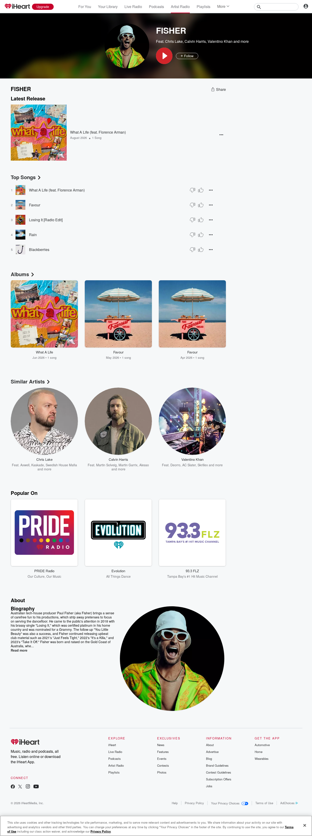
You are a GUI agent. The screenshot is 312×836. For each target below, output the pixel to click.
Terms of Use (264, 803)
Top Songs (23, 177)
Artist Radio (180, 6)
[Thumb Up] (201, 190)
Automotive (262, 745)
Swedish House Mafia (61, 465)
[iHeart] (17, 6)
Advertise (212, 752)
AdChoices (287, 803)
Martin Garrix (128, 465)
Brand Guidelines (217, 765)
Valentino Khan (220, 41)
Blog (209, 758)
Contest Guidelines (218, 772)
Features (163, 752)
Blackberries (39, 249)
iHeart (112, 745)
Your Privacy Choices (225, 803)
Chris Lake (174, 41)
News (160, 745)
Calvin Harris (195, 41)
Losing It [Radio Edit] (46, 219)
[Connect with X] (20, 787)
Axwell (24, 465)
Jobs (209, 786)
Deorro (175, 465)
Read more (19, 650)
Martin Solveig (106, 465)
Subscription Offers (218, 779)
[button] (164, 56)
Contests (163, 765)
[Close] (305, 825)
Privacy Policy (194, 803)
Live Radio (133, 6)
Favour (34, 205)
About (210, 745)
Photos (162, 772)
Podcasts (156, 6)
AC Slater (189, 465)
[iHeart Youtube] (36, 787)
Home (258, 752)
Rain (33, 234)
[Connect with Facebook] (13, 787)
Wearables (262, 758)
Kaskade (37, 465)
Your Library (108, 6)
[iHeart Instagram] (28, 787)
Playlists (203, 6)
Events (162, 758)
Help (175, 803)
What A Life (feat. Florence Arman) (98, 132)
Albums (20, 274)
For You (84, 6)
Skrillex (203, 465)
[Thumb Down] (192, 190)
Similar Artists (28, 381)
